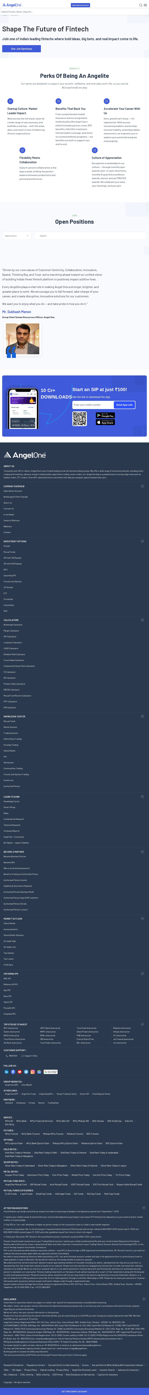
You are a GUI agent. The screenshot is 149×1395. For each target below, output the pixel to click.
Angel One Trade (29, 1094)
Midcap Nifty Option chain (65, 1143)
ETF (5, 593)
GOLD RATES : (10, 1149)
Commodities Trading (13, 768)
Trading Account (11, 733)
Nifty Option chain (14, 1143)
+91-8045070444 (51, 1345)
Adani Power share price (87, 1031)
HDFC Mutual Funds (80, 1184)
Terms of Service (74, 1355)
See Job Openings (21, 48)
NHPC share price (48, 1031)
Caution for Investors (108, 1374)
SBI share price (46, 1039)
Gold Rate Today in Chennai (73, 1152)
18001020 (13, 1055)
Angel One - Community (14, 837)
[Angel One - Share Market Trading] (12, 5)
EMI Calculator (10, 707)
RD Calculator (10, 678)
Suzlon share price (12, 1031)
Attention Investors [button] (16, 1208)
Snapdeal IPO (10, 1014)
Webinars (8, 526)
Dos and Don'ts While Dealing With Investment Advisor (117, 1365)
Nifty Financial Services (41, 1120)
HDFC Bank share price (50, 1028)
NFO (5, 569)
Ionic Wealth (27, 1085)
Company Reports (11, 831)
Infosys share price (121, 1031)
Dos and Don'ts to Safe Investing (63, 1365)
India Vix (129, 1120)
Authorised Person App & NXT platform (21, 897)
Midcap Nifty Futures (53, 1133)
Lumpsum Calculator (13, 642)
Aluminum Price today (38, 1174)
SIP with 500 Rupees (13, 563)
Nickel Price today (80, 1174)
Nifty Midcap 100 (81, 1120)
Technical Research (12, 825)
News (6, 813)
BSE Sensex (98, 1120)
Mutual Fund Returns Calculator (17, 695)
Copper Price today (14, 1174)
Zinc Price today (60, 1174)
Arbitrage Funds (63, 1193)
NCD (5, 611)
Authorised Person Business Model (19, 892)
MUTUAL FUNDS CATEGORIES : (19, 1190)
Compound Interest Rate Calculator (19, 666)
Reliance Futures (75, 1133)
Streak (32, 1102)
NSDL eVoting (42, 1374)
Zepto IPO (8, 1002)
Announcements (11, 929)
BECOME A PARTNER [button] (14, 851)
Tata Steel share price (86, 1028)
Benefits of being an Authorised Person (21, 874)
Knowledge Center (12, 801)
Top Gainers (9, 953)
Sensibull (9, 1102)
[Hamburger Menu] (145, 5)
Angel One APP (11, 1094)
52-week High (10, 941)
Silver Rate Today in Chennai (83, 1165)
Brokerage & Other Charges (16, 496)
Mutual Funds (9, 552)
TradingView (53, 1102)
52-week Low (10, 947)
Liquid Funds (26, 1193)
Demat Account (10, 727)
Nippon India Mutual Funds (129, 1184)
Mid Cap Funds (94, 1193)
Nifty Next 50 (62, 1120)
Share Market (9, 750)
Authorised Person (12, 786)
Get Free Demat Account (74, 1391)
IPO (5, 756)
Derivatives (9, 762)
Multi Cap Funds (111, 1193)
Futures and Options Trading (16, 774)
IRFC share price (11, 1028)
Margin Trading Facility (67, 1094)
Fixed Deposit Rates (101, 1094)
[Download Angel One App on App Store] (105, 422)
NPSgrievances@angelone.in (16, 1342)
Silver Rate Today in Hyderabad (20, 1165)
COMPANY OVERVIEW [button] (14, 486)
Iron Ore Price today (102, 1174)
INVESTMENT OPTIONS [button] (15, 541)
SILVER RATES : (11, 1162)
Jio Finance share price (123, 1039)
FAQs (6, 1370)
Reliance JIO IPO (11, 984)
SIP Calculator (10, 636)
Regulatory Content (36, 1365)
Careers (7, 532)
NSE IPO (7, 978)
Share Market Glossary (14, 935)
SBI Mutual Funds (38, 1184)
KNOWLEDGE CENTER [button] (14, 716)
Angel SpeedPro (46, 1094)
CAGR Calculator (11, 648)
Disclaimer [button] (10, 1299)
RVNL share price (47, 1035)
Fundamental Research (14, 819)
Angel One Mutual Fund (16, 1184)
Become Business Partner (15, 856)
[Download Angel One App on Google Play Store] (105, 415)
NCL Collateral (10, 1374)
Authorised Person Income (15, 880)
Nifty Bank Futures (30, 1133)
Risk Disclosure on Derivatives (80, 1374)
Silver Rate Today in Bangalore (52, 1165)
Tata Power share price (50, 1042)
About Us (8, 502)
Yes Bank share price (13, 1042)
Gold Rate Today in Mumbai (18, 1152)
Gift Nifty (9, 1124)
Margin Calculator (11, 630)
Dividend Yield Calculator (14, 654)
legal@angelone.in (79, 1348)
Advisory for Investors (128, 1370)
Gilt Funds (79, 1193)
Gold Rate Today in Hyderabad (104, 1152)
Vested (41, 1102)
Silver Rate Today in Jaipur (113, 1165)
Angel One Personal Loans (84, 1370)
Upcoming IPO (10, 575)
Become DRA (9, 862)
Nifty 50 (9, 1120)
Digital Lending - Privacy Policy (54, 1370)
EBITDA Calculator (12, 689)
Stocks (7, 546)
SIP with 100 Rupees (12, 558)
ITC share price (119, 1035)
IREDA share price (11, 1035)
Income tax (8, 780)
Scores (85, 1365)
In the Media (9, 514)
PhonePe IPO (9, 1008)
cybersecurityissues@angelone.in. (87, 1345)
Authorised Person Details (15, 903)
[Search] (140, 5)
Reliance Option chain (91, 1143)
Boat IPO (7, 996)
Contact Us (9, 508)
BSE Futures (92, 1133)
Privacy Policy (56, 1355)
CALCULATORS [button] (11, 620)
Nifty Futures (11, 1133)
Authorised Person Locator (16, 909)
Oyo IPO (7, 990)
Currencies (8, 599)
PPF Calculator (10, 701)
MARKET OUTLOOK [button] (13, 918)
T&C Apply (16, 1370)
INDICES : (8, 1117)
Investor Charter (107, 1370)
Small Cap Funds (44, 1193)
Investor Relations (12, 520)
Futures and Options (13, 581)
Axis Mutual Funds (59, 1184)
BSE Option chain (114, 1143)
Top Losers (9, 959)
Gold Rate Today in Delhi (45, 1152)
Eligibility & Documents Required (18, 886)
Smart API (84, 1094)
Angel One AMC (11, 1085)
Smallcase (20, 1102)
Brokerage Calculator (13, 624)
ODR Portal (58, 1374)
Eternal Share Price (85, 1039)
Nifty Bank (21, 1120)
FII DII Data (8, 964)
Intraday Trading (11, 745)
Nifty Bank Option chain (37, 1143)
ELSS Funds (11, 1193)
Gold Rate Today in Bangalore (19, 1156)
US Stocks (8, 587)
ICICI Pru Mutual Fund (103, 1184)
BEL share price (83, 1042)
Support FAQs (31, 1055)
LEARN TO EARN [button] (11, 796)
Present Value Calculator (14, 684)
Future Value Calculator (14, 660)
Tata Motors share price (14, 1039)
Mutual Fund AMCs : (15, 1181)
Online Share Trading (13, 739)
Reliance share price (122, 1028)
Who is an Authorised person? (17, 868)
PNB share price (84, 1035)
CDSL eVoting (26, 1374)
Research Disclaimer (14, 1365)
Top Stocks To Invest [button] (15, 1024)
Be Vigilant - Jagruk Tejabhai (16, 842)
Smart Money (9, 807)
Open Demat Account (80, 5)
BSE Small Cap (114, 1120)
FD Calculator (10, 672)
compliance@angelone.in (46, 1338)
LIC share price (119, 1042)
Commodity (9, 605)
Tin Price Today (122, 1174)
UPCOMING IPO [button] (11, 973)
